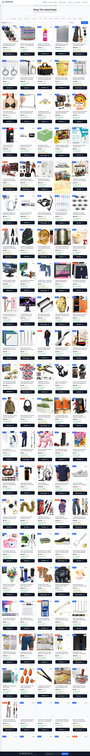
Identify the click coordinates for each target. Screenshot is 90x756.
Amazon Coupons (53, 2)
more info (54, 5)
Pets (41, 18)
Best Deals (77, 2)
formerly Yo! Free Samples (9, 3)
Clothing (14, 18)
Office (81, 18)
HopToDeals (9, 2)
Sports (51, 18)
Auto (75, 18)
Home (20, 18)
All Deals (45, 2)
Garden (34, 18)
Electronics (27, 18)
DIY (46, 18)
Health (69, 18)
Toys (57, 18)
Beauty (63, 18)
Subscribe (65, 753)
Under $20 (70, 2)
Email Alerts (84, 2)
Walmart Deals (62, 2)
